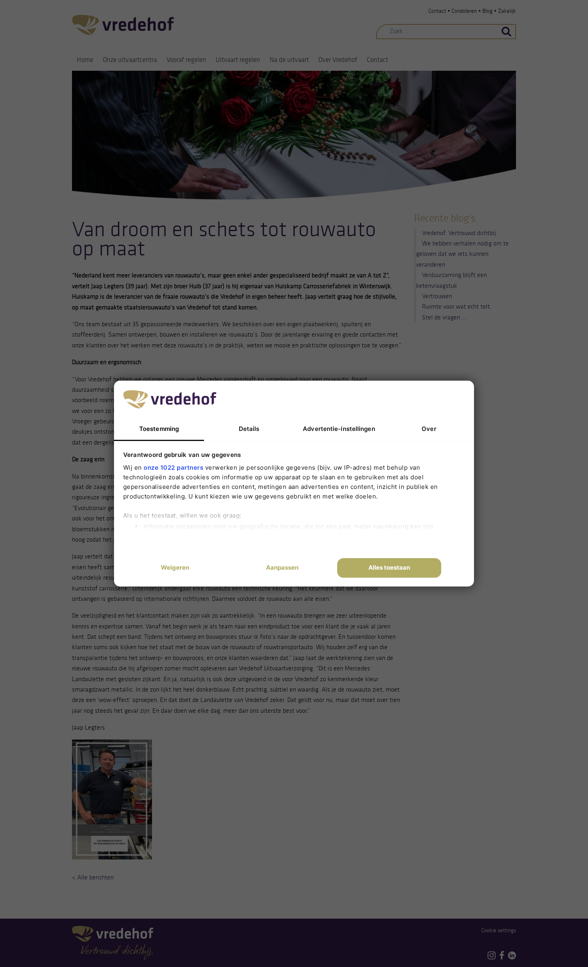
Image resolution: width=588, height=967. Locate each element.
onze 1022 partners (173, 467)
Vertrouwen (437, 296)
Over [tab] (429, 429)
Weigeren (175, 568)
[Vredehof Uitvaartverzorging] (123, 24)
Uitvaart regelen (238, 60)
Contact (437, 11)
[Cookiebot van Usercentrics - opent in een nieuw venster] (406, 399)
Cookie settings (498, 930)
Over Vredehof (337, 60)
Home (85, 60)
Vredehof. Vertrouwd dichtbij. (460, 233)
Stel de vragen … (444, 317)
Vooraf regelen (186, 60)
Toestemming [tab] (159, 429)
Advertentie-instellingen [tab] (339, 429)
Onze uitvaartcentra (130, 60)
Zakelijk (507, 11)
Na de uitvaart (289, 60)
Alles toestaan (389, 568)
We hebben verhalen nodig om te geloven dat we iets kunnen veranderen (462, 253)
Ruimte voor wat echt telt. (457, 306)
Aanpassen (282, 568)
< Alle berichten (93, 877)
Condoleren (464, 11)
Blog (487, 11)
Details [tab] (249, 429)
